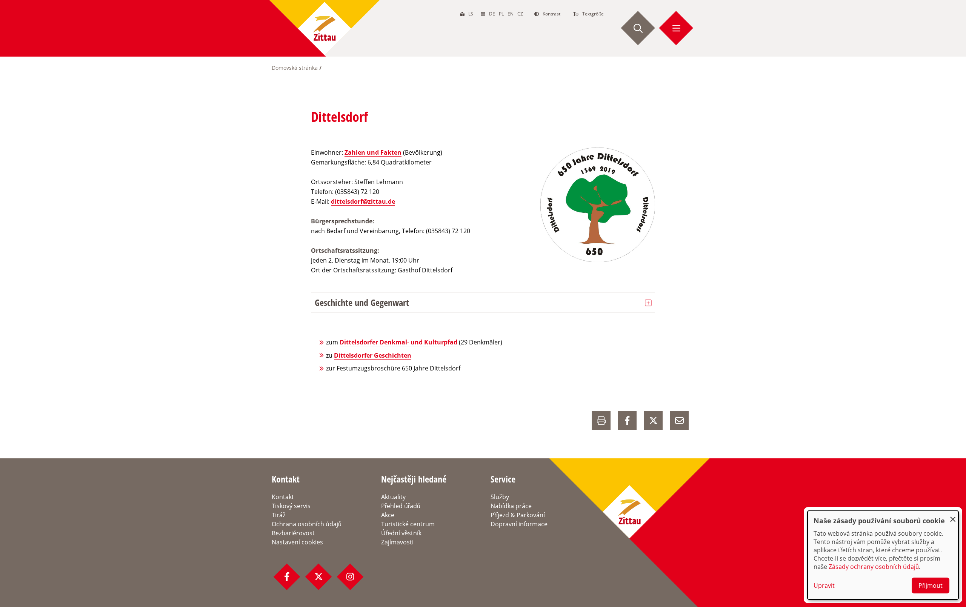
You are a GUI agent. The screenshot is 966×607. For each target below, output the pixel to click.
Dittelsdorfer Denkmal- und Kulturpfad (398, 342)
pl (501, 14)
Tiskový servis (291, 506)
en (511, 14)
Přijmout (930, 585)
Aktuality (393, 497)
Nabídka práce (511, 506)
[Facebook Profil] (286, 576)
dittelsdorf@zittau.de (363, 201)
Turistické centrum (408, 524)
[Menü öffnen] (676, 28)
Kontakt (283, 497)
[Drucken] (601, 420)
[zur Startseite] (324, 28)
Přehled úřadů (400, 506)
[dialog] (883, 555)
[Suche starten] (638, 28)
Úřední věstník (401, 533)
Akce (387, 515)
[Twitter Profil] (318, 576)
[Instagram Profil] (350, 576)
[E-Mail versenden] (679, 420)
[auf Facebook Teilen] (627, 420)
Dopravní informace (519, 524)
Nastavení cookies (297, 542)
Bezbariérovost (293, 533)
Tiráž (279, 515)
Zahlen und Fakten (373, 152)
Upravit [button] (824, 585)
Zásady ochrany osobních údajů (874, 566)
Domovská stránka (295, 67)
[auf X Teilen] (653, 420)
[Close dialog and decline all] (952, 515)
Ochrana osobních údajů (306, 524)
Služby (500, 497)
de (492, 14)
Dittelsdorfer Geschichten (372, 355)
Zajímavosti (397, 542)
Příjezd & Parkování (518, 515)
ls (470, 14)
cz (520, 14)
